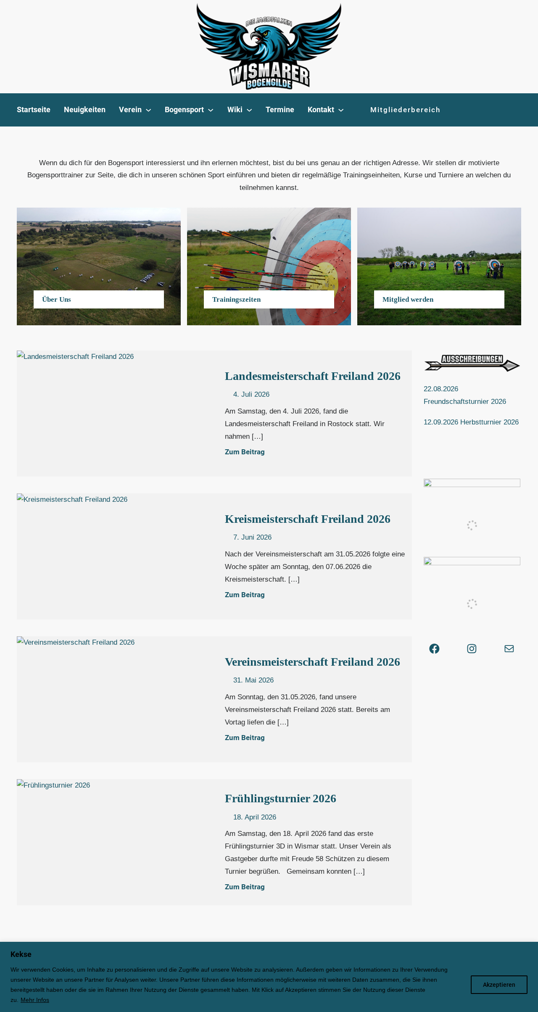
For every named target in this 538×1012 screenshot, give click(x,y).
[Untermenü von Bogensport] (211, 110)
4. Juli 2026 (251, 394)
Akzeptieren (499, 984)
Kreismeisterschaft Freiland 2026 (307, 518)
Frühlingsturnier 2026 (282, 798)
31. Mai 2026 (253, 680)
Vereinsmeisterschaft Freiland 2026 (312, 661)
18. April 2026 (254, 817)
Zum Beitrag (245, 452)
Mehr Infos (35, 999)
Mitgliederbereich (405, 109)
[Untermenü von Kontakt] (341, 110)
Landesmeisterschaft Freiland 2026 (313, 375)
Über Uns (56, 299)
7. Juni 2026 (252, 537)
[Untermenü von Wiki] (249, 110)
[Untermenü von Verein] (148, 110)
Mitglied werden (407, 299)
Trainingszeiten (236, 299)
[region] (269, 977)
